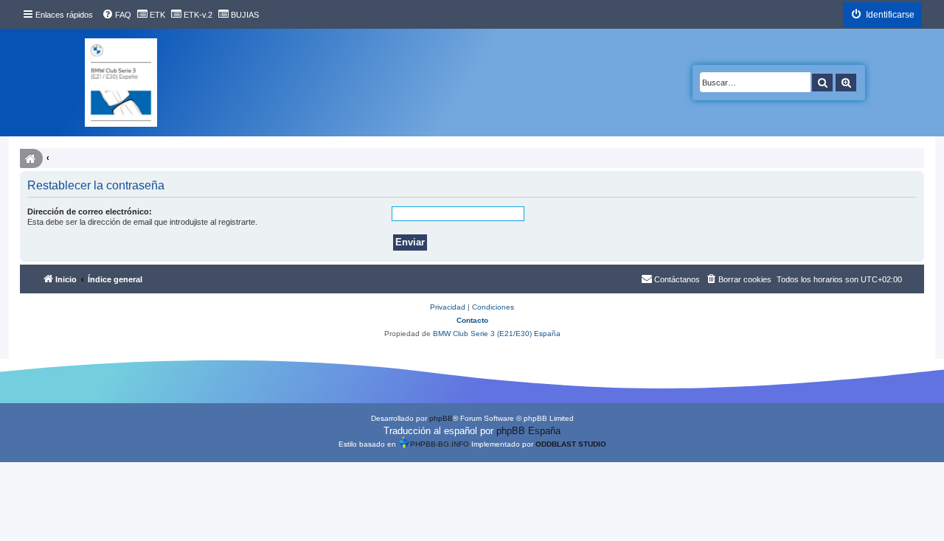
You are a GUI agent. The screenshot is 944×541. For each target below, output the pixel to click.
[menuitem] (116, 15)
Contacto (472, 320)
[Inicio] (121, 82)
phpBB (441, 418)
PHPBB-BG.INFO (439, 444)
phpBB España (528, 430)
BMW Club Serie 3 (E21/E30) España (496, 333)
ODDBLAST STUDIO (570, 444)
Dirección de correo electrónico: (89, 211)
